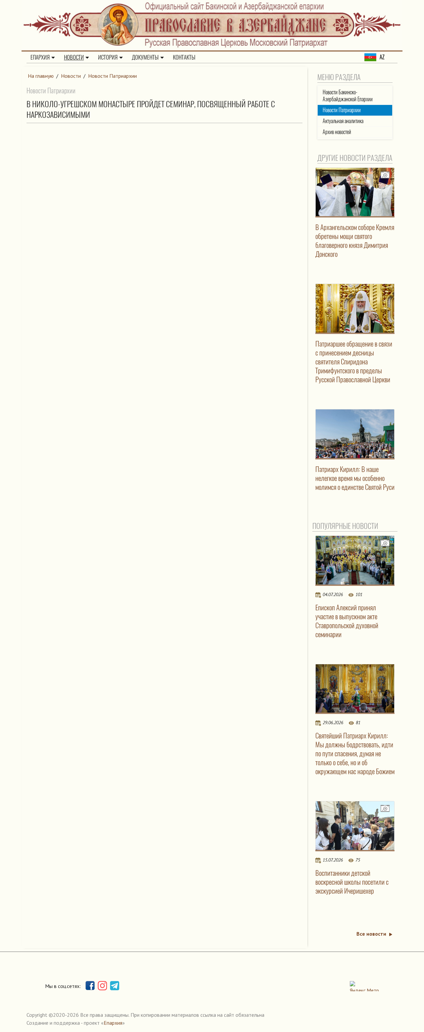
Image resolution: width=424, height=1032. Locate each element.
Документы (145, 57)
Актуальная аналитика (343, 120)
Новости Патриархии (112, 75)
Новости (74, 57)
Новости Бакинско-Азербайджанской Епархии (348, 96)
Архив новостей (337, 131)
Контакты (184, 57)
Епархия (40, 57)
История (108, 57)
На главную (41, 75)
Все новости (371, 933)
